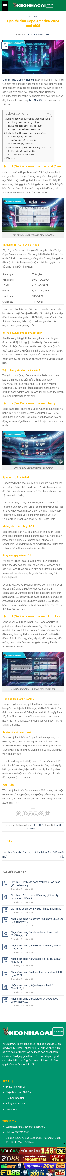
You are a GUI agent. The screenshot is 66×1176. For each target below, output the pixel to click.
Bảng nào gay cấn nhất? (22, 144)
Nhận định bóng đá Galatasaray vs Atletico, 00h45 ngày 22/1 (34, 1000)
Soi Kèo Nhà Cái (15, 1098)
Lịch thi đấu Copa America (18, 79)
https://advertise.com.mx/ (30, 1126)
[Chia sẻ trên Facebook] (24, 813)
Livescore (11, 1109)
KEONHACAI (9, 1043)
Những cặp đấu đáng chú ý (23, 140)
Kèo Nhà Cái (36, 100)
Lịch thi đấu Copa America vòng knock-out (28, 147)
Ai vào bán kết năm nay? (22, 154)
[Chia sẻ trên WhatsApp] (18, 813)
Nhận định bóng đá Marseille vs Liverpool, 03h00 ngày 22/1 (34, 934)
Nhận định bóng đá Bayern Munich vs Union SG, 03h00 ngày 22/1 (37, 920)
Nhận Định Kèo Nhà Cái (18, 1092)
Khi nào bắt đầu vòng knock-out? (26, 126)
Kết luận (10, 158)
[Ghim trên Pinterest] (41, 813)
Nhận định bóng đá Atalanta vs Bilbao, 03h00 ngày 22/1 (36, 947)
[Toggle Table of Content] (47, 114)
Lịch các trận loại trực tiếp (23, 151)
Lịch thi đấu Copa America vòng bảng (26, 133)
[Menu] (5, 6)
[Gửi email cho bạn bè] (36, 813)
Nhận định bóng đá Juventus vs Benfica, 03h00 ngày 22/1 (37, 974)
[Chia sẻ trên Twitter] (30, 813)
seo (48, 35)
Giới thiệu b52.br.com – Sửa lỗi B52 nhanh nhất (36, 908)
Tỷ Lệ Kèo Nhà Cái (16, 1086)
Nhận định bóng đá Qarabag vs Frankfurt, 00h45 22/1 (33, 987)
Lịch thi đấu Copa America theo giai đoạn (28, 118)
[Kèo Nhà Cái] (33, 5)
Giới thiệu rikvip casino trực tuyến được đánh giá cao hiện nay (35, 884)
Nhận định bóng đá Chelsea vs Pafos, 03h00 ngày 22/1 (36, 960)
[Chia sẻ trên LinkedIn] (47, 813)
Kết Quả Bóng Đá (15, 1103)
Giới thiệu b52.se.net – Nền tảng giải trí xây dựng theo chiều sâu (34, 897)
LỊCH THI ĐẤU (33, 17)
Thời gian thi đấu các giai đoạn (25, 122)
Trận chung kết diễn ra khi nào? (25, 129)
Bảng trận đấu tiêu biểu (22, 137)
